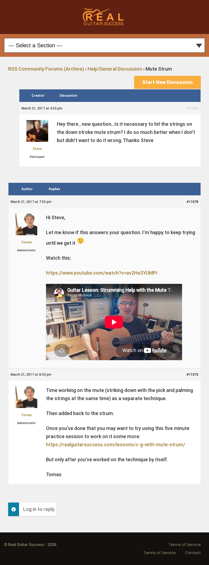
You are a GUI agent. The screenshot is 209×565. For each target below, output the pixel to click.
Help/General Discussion (115, 69)
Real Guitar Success (104, 17)
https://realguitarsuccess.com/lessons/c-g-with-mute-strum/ (115, 444)
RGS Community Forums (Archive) (46, 69)
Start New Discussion (167, 82)
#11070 (192, 202)
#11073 (192, 374)
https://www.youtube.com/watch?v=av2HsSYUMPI (101, 273)
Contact (193, 552)
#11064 (192, 108)
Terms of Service (184, 544)
